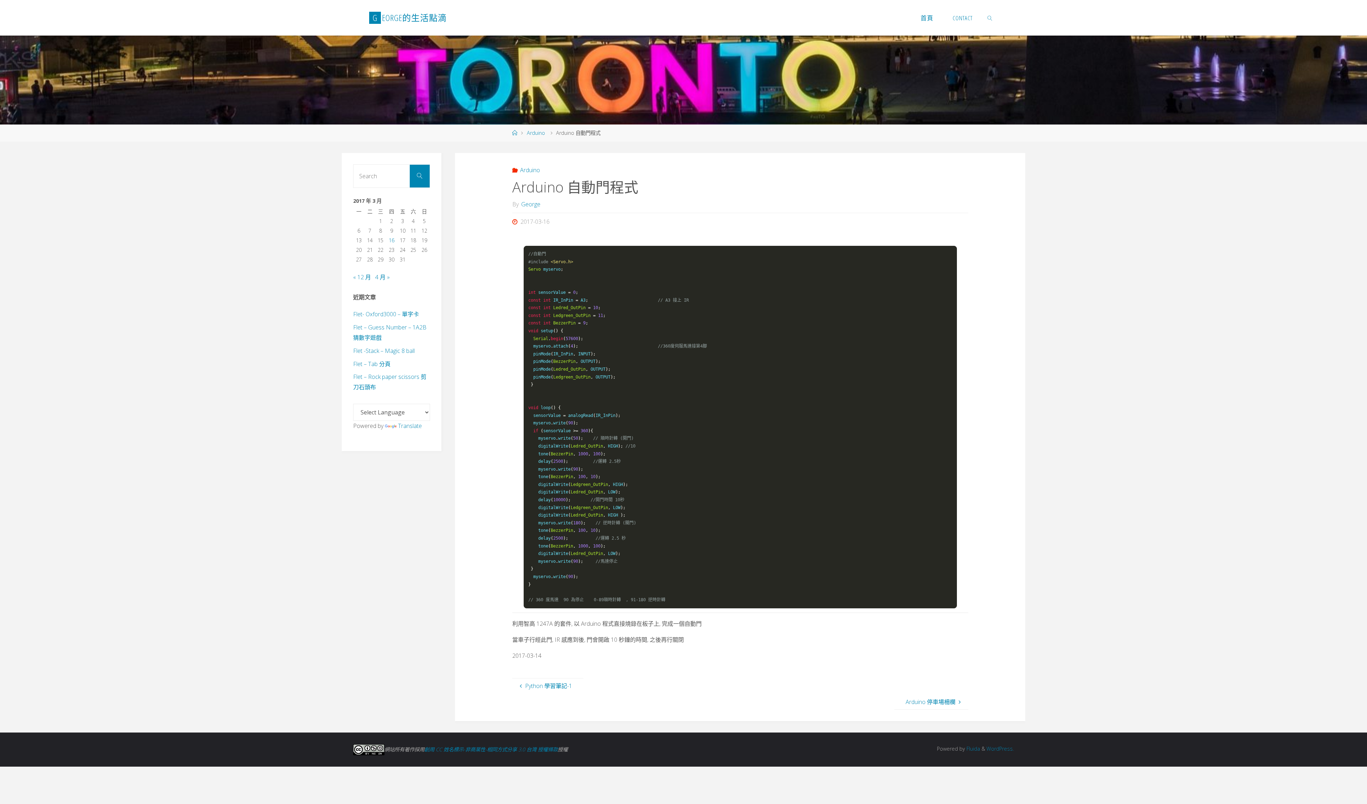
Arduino (536, 132)
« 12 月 (362, 277)
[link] (990, 18)
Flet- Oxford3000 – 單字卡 (386, 314)
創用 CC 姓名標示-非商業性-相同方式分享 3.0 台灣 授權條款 (491, 749)
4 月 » (382, 277)
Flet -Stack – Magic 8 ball (384, 351)
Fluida (972, 748)
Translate (410, 426)
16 (391, 240)
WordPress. (1000, 748)
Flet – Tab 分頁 (372, 364)
